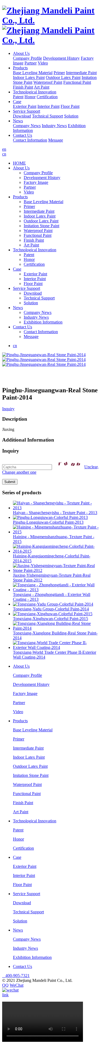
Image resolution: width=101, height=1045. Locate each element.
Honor (30, 96)
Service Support (26, 111)
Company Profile (27, 58)
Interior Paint (48, 106)
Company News (27, 125)
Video (43, 63)
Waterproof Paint (47, 82)
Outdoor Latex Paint (63, 77)
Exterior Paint (24, 106)
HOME (19, 163)
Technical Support (47, 116)
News (18, 121)
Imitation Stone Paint (41, 225)
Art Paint (41, 87)
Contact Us (22, 135)
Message (55, 140)
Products (20, 68)
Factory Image (36, 182)
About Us (21, 53)
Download (22, 116)
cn (4, 154)
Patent (18, 96)
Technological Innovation (34, 92)
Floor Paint (70, 106)
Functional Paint (77, 82)
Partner (31, 63)
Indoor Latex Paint (29, 77)
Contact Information (30, 140)
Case (17, 101)
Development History (61, 58)
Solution (71, 116)
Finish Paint (23, 87)
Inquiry (8, 408)
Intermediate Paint (81, 72)
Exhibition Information (43, 322)
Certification (47, 96)
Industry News (54, 125)
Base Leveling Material (33, 72)
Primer (59, 72)
